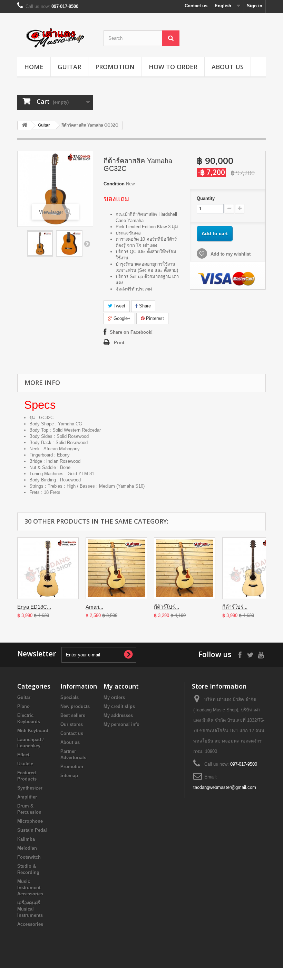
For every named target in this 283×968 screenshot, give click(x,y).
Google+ (121, 318)
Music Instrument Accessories (30, 887)
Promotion (115, 67)
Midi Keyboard (32, 730)
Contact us (196, 5)
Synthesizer (29, 788)
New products (75, 706)
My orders (114, 697)
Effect (23, 754)
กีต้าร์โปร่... (166, 607)
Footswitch (29, 857)
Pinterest (154, 318)
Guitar (69, 67)
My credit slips (119, 706)
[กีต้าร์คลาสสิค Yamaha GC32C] (40, 243)
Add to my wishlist (230, 254)
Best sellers (72, 715)
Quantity (206, 198)
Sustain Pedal (32, 830)
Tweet (118, 305)
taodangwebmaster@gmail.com (224, 787)
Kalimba (26, 839)
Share (144, 305)
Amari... (94, 607)
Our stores (71, 724)
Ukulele (25, 763)
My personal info (121, 724)
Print (119, 342)
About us (228, 67)
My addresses (118, 715)
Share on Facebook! (131, 332)
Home (33, 67)
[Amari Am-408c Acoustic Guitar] (116, 568)
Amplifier (27, 797)
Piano (23, 706)
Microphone (30, 821)
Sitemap (69, 775)
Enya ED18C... (34, 607)
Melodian (27, 848)
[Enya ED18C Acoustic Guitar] (48, 568)
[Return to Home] (24, 125)
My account (121, 686)
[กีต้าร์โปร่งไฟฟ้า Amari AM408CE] (184, 568)
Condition (114, 183)
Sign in (254, 5)
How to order (173, 67)
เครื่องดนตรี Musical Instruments (30, 909)
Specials (69, 697)
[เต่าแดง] (55, 37)
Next (87, 243)
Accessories (30, 924)
